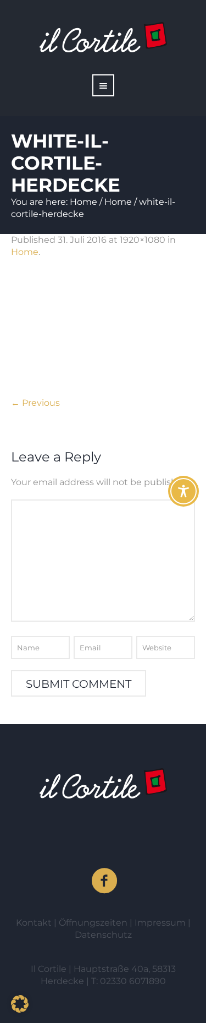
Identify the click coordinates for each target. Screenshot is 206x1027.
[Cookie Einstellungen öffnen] (20, 1009)
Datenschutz (103, 935)
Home (83, 202)
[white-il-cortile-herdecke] (103, 333)
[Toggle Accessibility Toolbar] (183, 491)
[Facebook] (105, 881)
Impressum (161, 922)
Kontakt (35, 922)
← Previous (35, 403)
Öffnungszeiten (94, 922)
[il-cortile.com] (103, 783)
